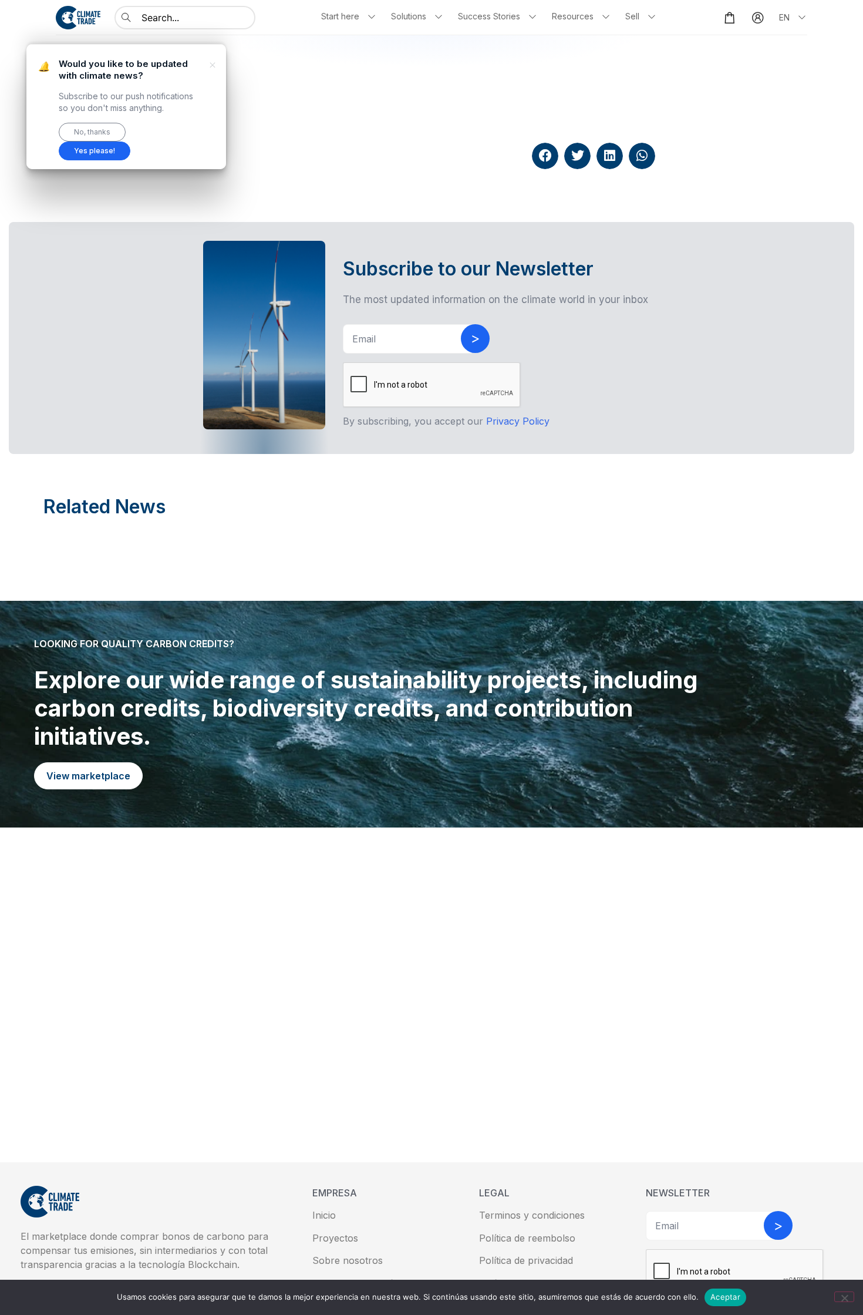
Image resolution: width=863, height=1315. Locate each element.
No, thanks (92, 131)
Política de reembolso (527, 1238)
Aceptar (725, 1296)
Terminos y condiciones (532, 1215)
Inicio (324, 1215)
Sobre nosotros (347, 1260)
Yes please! (94, 150)
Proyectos (335, 1238)
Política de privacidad (526, 1260)
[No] (844, 1297)
